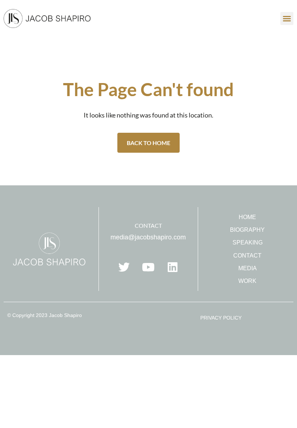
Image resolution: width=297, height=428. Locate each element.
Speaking (248, 242)
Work (247, 281)
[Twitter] (124, 267)
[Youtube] (148, 267)
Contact (247, 255)
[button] (286, 18)
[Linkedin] (172, 267)
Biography (247, 230)
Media (247, 268)
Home (247, 217)
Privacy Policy (221, 318)
